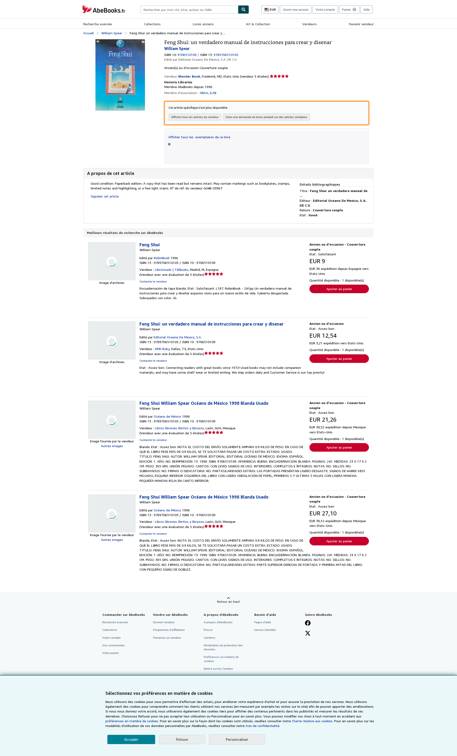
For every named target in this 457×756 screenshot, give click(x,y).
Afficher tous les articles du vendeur (195, 117)
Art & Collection (258, 24)
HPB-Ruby (162, 349)
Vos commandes (113, 645)
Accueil (88, 33)
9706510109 (187, 55)
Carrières (209, 637)
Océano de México (167, 416)
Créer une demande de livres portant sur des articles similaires (266, 117)
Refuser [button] (182, 739)
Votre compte (325, 9)
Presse (208, 630)
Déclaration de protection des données (223, 647)
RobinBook (161, 258)
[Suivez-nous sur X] (308, 633)
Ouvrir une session (295, 9)
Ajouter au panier (339, 289)
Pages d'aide (262, 622)
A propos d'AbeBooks (218, 622)
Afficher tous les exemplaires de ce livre (199, 137)
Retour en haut (228, 601)
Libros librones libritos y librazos (179, 428)
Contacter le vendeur (153, 281)
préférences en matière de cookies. (132, 721)
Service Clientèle (265, 630)
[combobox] (189, 9)
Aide (366, 9)
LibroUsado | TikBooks (171, 269)
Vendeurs (309, 24)
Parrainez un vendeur (167, 637)
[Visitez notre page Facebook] (308, 623)
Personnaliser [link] (237, 739)
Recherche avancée (97, 24)
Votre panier (110, 653)
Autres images (112, 446)
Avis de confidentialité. (263, 726)
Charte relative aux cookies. (313, 721)
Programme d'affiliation (169, 630)
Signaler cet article (105, 196)
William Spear (111, 33)
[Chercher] (243, 9)
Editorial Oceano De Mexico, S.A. (178, 337)
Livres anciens (203, 24)
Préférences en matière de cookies (221, 659)
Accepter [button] (131, 739)
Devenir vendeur (361, 24)
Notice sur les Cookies (218, 668)
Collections (152, 24)
